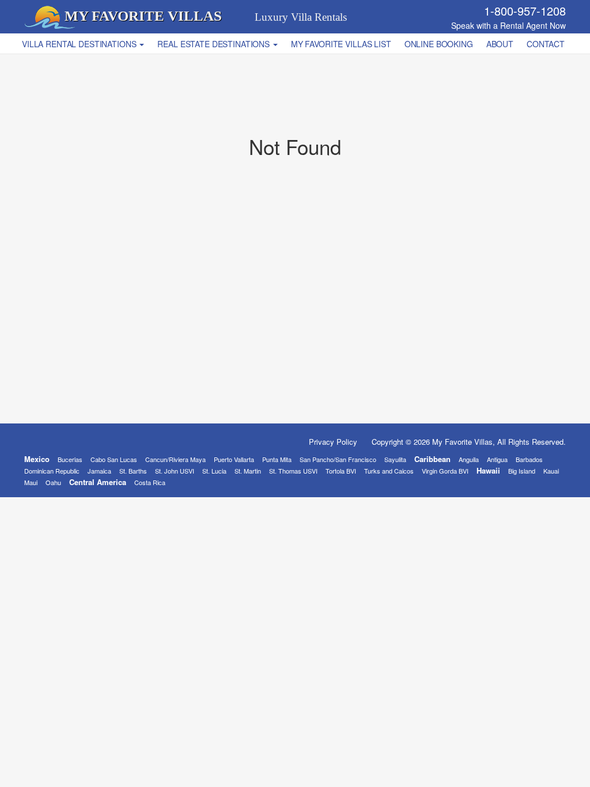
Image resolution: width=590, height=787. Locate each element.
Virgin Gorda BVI (445, 470)
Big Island (521, 470)
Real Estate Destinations (214, 44)
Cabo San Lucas (113, 459)
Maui (30, 482)
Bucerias (70, 459)
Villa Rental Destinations (80, 44)
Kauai (551, 470)
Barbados (529, 459)
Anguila (469, 459)
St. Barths (133, 470)
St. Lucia (214, 470)
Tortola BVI (341, 470)
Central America (97, 481)
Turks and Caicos (389, 470)
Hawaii (488, 470)
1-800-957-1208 (525, 10)
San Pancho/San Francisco (338, 459)
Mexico (37, 458)
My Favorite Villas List (341, 44)
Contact (546, 44)
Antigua (497, 459)
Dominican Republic (52, 470)
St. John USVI (174, 470)
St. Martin (248, 470)
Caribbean (432, 458)
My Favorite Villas (143, 16)
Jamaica (99, 470)
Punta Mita (277, 459)
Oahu (53, 482)
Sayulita (395, 459)
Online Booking (438, 44)
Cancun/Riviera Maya (175, 459)
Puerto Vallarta (234, 459)
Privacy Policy (333, 441)
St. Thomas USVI (293, 470)
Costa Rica (149, 482)
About (499, 44)
